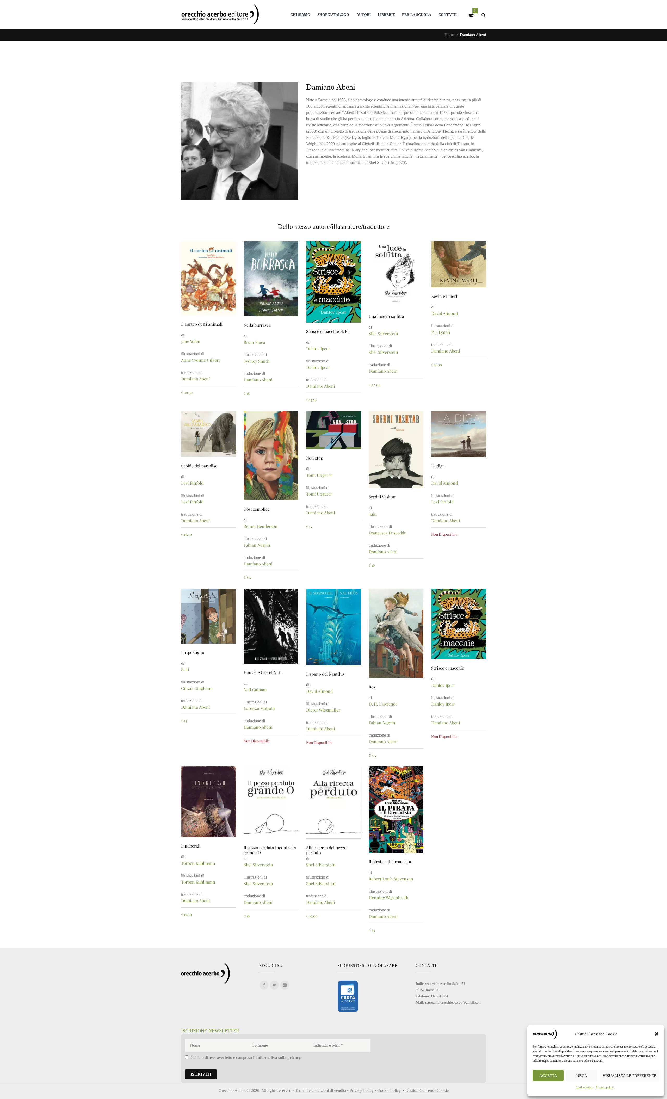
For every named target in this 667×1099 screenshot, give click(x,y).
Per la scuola (416, 15)
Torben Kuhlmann (198, 863)
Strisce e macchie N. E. (327, 331)
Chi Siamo (300, 15)
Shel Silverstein (383, 333)
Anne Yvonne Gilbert (200, 360)
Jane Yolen (190, 341)
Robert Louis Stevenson (391, 878)
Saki (373, 514)
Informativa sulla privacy (278, 1057)
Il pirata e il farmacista (390, 861)
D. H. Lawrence (383, 704)
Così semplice (257, 509)
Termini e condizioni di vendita (320, 1090)
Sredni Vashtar (382, 496)
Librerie (386, 15)
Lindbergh (190, 845)
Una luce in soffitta (386, 316)
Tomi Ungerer (319, 475)
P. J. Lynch (440, 332)
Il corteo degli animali (202, 324)
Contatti (447, 15)
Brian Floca (254, 342)
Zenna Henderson (260, 526)
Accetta (548, 1075)
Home (449, 35)
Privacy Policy (362, 1090)
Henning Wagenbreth (388, 897)
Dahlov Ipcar (318, 348)
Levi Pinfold (192, 483)
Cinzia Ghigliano (197, 688)
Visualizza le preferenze (629, 1075)
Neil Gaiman (255, 689)
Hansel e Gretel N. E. (263, 672)
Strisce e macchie (447, 667)
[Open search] (483, 15)
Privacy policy (605, 1087)
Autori (363, 15)
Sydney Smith (256, 361)
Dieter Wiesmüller (323, 710)
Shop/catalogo (333, 15)
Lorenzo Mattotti (259, 708)
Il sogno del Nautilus (325, 673)
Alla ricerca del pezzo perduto (326, 850)
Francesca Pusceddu (387, 532)
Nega (581, 1075)
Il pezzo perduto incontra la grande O (270, 850)
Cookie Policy (584, 1087)
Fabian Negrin (257, 545)
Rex (372, 686)
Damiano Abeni (195, 378)
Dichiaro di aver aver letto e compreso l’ (244, 1057)
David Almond (444, 313)
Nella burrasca (257, 325)
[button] (656, 1033)
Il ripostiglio (192, 652)
